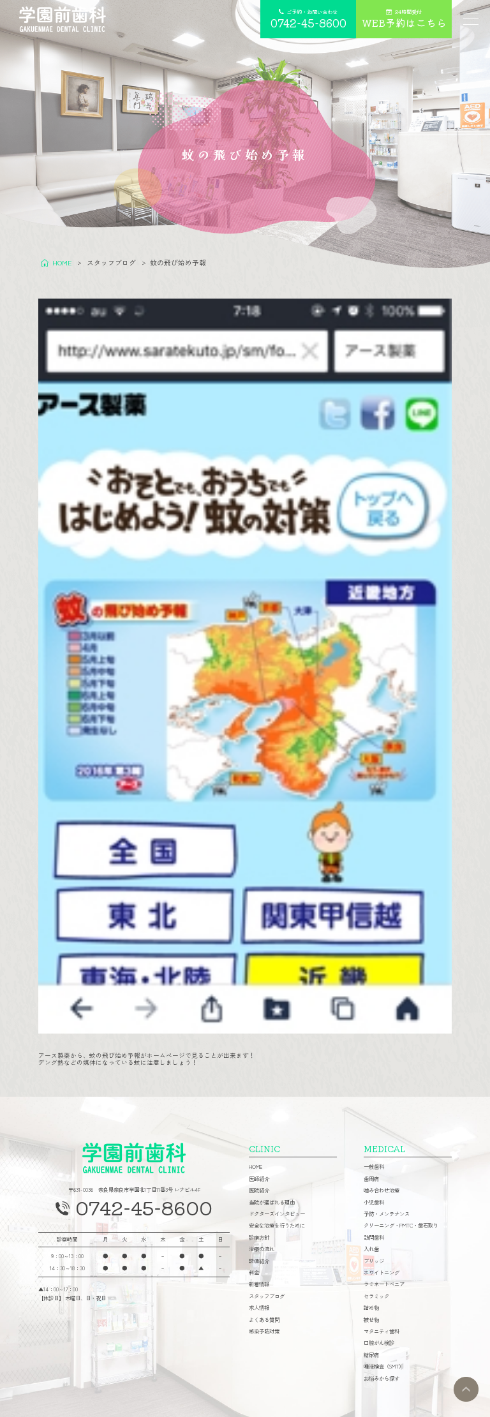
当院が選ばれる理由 (272, 1202)
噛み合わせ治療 (381, 1189)
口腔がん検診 (379, 1342)
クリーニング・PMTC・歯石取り (401, 1225)
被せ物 (371, 1319)
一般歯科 (374, 1166)
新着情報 (259, 1283)
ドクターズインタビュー (277, 1213)
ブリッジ (374, 1260)
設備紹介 (259, 1260)
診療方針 (259, 1237)
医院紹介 (259, 1189)
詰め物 (371, 1307)
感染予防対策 (264, 1330)
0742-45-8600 (143, 1207)
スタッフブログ (267, 1295)
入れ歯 (371, 1248)
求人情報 (259, 1307)
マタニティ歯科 (381, 1330)
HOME (255, 1166)
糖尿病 (371, 1354)
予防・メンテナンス (387, 1213)
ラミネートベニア (384, 1283)
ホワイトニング (381, 1272)
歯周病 (371, 1178)
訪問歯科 (374, 1237)
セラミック (376, 1295)
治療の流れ (261, 1248)
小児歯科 (374, 1202)
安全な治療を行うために (277, 1225)
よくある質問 (264, 1319)
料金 (254, 1272)
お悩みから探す (381, 1378)
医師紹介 (259, 1178)
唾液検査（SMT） (384, 1366)
